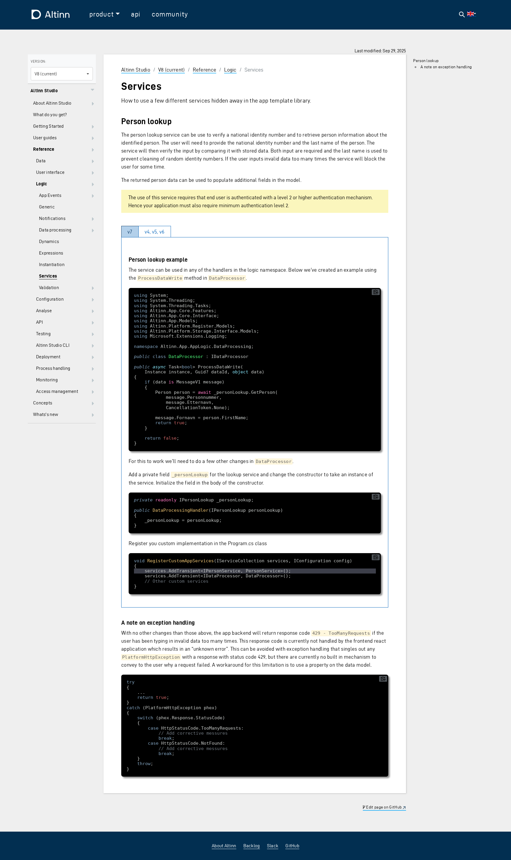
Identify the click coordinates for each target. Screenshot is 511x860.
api (135, 14)
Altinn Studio (135, 69)
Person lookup (426, 61)
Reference (204, 69)
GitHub (292, 845)
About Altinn (224, 845)
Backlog (251, 845)
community (170, 14)
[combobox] (62, 73)
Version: (38, 61)
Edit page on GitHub (383, 807)
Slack (273, 845)
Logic (230, 69)
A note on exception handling (446, 67)
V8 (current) (171, 69)
